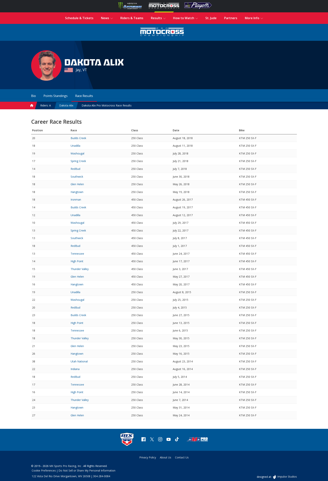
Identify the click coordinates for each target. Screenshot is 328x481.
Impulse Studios (287, 476)
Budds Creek (78, 138)
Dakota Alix (66, 105)
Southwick (77, 176)
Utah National (79, 361)
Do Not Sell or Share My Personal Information (86, 470)
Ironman (76, 199)
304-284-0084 (101, 476)
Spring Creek (78, 161)
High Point (77, 261)
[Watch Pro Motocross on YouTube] (168, 439)
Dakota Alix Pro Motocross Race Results (107, 105)
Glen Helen (77, 184)
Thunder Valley (80, 269)
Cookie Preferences (44, 470)
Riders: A (45, 105)
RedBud (75, 169)
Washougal (77, 153)
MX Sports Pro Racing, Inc (65, 466)
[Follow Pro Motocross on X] (152, 439)
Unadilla (75, 145)
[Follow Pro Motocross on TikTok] (177, 439)
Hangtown (77, 192)
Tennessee (77, 253)
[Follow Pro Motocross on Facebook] (143, 439)
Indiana (75, 369)
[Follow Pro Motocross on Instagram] (160, 439)
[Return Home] (162, 32)
